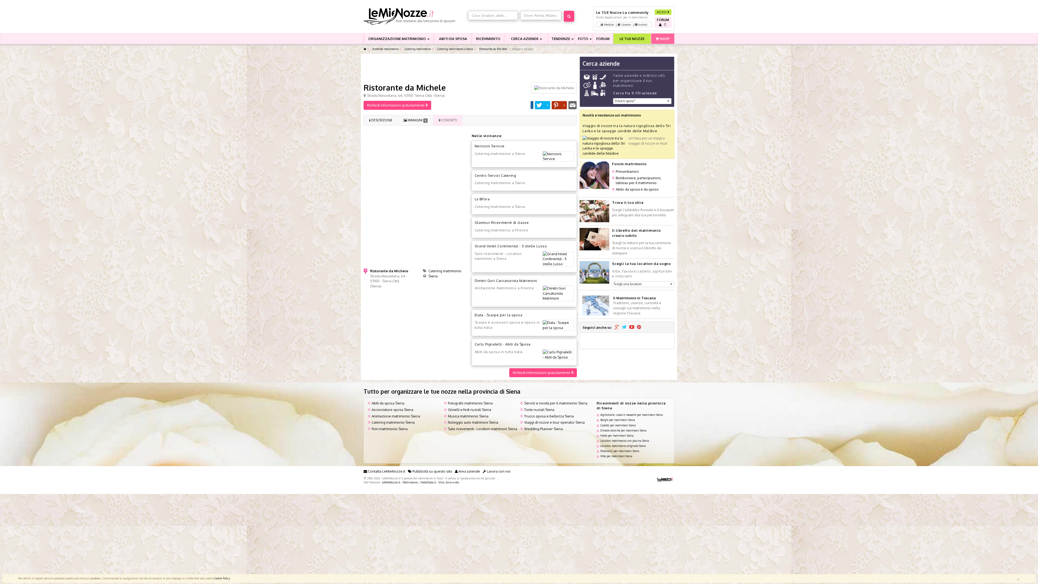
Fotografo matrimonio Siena (470, 403)
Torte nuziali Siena (539, 409)
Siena (433, 276)
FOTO (583, 38)
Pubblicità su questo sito (432, 471)
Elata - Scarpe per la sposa (499, 315)
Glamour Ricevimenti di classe (502, 222)
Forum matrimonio (629, 164)
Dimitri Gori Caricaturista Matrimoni (506, 280)
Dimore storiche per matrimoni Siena (623, 430)
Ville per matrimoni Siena (616, 456)
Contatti (449, 120)
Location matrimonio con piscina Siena (624, 440)
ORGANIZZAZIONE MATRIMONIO (397, 38)
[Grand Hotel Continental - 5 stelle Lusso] (558, 259)
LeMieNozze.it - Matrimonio (400, 482)
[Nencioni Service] (558, 156)
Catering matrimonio (417, 49)
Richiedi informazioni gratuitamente (396, 105)
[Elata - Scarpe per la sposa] (558, 325)
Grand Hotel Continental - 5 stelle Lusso (511, 246)
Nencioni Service (490, 146)
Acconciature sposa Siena (392, 409)
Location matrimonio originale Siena (623, 445)
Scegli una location (628, 284)
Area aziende (469, 471)
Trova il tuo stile (627, 202)
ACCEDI (662, 12)
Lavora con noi (498, 471)
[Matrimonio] (414, 16)
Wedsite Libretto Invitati (625, 24)
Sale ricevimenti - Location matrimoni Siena (482, 429)
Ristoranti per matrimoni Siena (619, 451)
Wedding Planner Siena (543, 429)
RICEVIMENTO (488, 38)
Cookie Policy (222, 578)
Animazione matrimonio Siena (396, 416)
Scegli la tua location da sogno (641, 263)
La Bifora (482, 199)
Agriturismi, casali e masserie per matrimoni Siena (631, 414)
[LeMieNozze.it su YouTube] (631, 327)
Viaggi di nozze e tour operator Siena (554, 422)
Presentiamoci (627, 171)
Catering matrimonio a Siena (454, 49)
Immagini (416, 120)
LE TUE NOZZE (632, 38)
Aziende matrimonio (385, 49)
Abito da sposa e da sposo (637, 189)
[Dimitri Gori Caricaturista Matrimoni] (558, 293)
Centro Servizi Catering (495, 175)
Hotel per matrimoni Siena (617, 435)
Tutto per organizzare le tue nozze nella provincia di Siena (442, 391)
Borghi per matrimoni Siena (617, 420)
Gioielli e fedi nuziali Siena (469, 409)
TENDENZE (561, 38)
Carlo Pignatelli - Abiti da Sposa (503, 344)
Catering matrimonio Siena (393, 422)
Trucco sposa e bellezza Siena (549, 416)
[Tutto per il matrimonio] (365, 49)
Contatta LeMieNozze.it (386, 471)
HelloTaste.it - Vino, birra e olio (440, 482)
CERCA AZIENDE (525, 38)
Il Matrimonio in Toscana (634, 298)
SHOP (664, 38)
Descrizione (381, 120)
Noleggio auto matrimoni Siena (473, 422)
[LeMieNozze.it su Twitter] (624, 327)
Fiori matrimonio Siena (390, 429)
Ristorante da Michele (492, 49)
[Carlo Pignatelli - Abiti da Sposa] (558, 354)
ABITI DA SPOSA (453, 38)
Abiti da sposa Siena (388, 403)
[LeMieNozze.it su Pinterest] (639, 327)
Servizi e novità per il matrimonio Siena (555, 403)
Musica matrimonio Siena (468, 416)
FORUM (603, 38)
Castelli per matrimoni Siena (618, 425)
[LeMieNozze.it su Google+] (617, 327)
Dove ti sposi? (625, 101)
